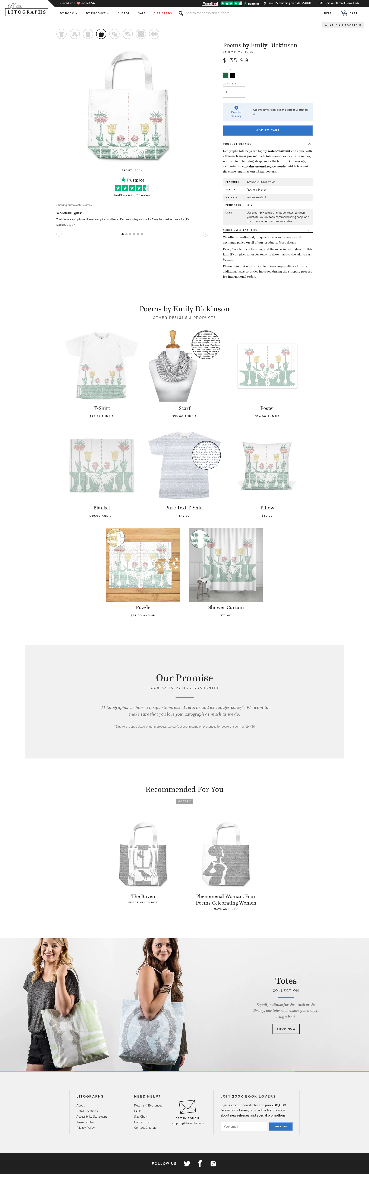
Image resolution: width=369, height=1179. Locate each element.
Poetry (184, 801)
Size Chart (140, 1116)
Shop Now (286, 1028)
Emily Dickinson (238, 52)
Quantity (229, 84)
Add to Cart (268, 130)
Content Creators (145, 1127)
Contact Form (143, 1122)
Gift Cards (163, 13)
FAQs (137, 1111)
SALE (142, 13)
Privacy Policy (85, 1127)
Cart (351, 12)
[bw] (232, 76)
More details (287, 242)
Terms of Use (85, 1122)
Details (237, 143)
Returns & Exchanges (148, 1105)
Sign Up (281, 1126)
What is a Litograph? (343, 25)
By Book (67, 13)
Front (127, 170)
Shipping (240, 230)
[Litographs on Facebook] (200, 1163)
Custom (124, 13)
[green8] (225, 76)
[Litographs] (27, 9)
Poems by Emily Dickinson (260, 45)
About (80, 1105)
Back (139, 170)
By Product (96, 13)
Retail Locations (87, 1111)
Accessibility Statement (91, 1116)
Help (328, 13)
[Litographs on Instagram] (213, 1163)
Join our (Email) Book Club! (342, 3)
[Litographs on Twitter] (187, 1163)
